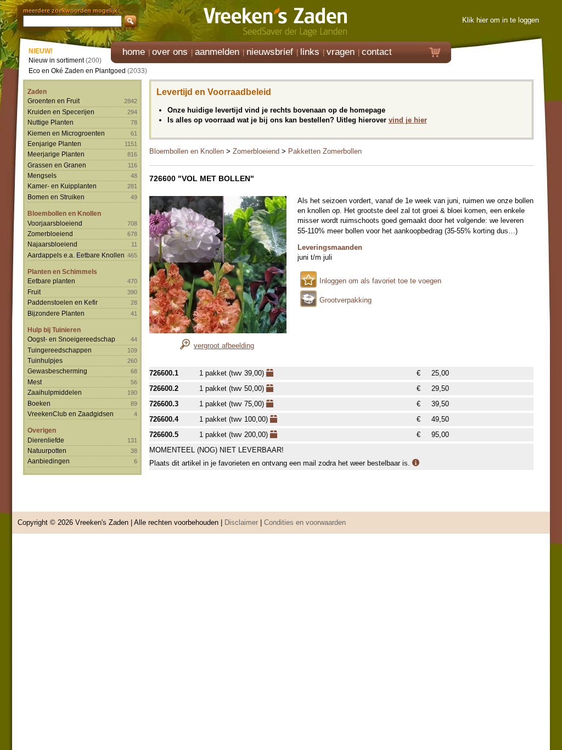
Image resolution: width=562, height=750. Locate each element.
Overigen (41, 430)
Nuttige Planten (50, 122)
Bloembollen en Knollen (64, 213)
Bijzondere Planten (56, 313)
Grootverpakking (345, 300)
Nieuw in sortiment (56, 60)
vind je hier (408, 120)
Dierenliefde (45, 440)
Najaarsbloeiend (52, 244)
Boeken (38, 403)
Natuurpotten (46, 450)
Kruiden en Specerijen (60, 111)
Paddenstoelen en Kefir (62, 302)
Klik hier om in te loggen (500, 20)
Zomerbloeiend (50, 233)
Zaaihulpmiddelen (54, 392)
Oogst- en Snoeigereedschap (71, 339)
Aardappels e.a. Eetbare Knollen (76, 255)
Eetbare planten (51, 280)
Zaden (37, 91)
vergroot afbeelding (224, 346)
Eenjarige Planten (54, 143)
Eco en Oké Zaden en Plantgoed (77, 70)
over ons (170, 52)
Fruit (34, 291)
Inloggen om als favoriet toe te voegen (380, 281)
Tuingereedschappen (59, 350)
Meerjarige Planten (56, 154)
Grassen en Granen (56, 165)
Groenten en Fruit (53, 100)
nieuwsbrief (269, 52)
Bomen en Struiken (56, 196)
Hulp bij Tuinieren (54, 329)
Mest (34, 381)
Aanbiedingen (48, 460)
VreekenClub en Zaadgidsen (70, 413)
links (309, 52)
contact (377, 52)
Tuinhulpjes (45, 360)
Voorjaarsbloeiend (54, 223)
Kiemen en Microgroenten (66, 133)
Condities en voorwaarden (305, 522)
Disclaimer (241, 522)
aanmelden (217, 52)
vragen (341, 52)
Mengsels (42, 175)
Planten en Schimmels (62, 271)
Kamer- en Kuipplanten (62, 185)
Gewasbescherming (57, 370)
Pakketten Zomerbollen (325, 151)
